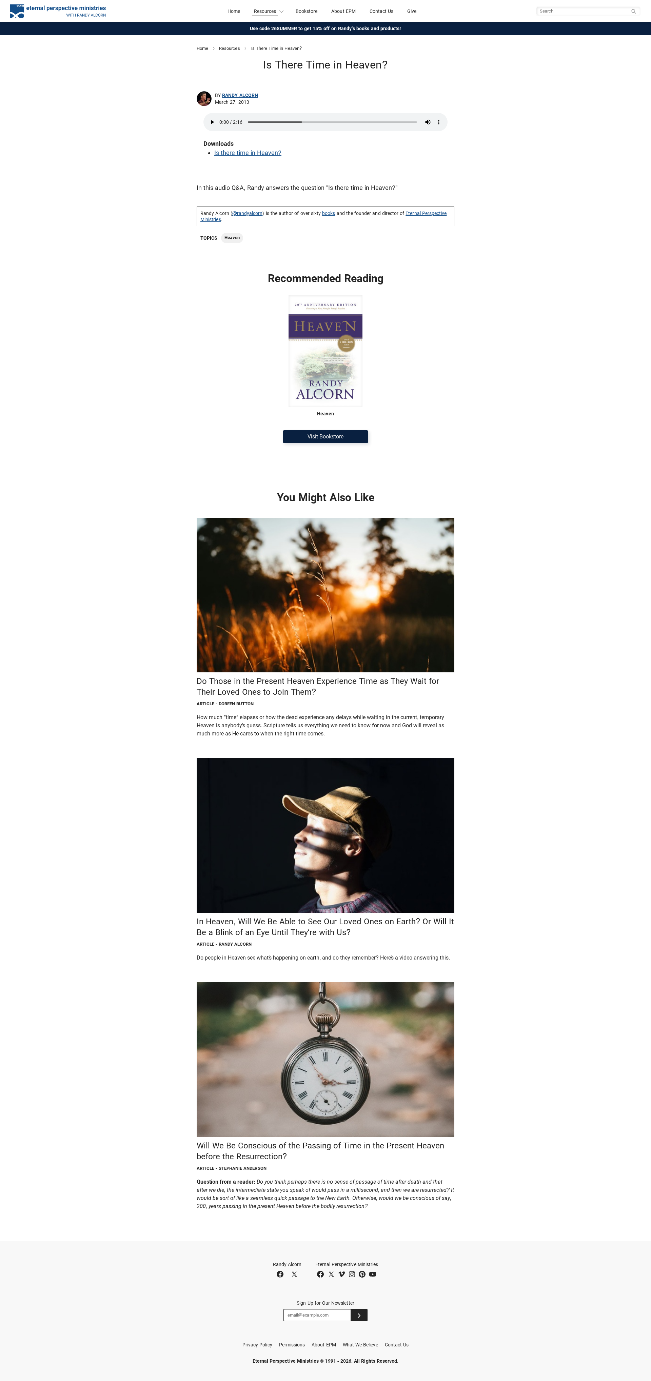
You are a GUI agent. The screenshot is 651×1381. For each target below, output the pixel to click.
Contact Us (382, 11)
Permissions (292, 1344)
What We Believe (360, 1344)
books (328, 213)
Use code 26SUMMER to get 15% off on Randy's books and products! (325, 28)
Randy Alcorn (240, 95)
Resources (229, 48)
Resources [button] (265, 11)
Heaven (231, 237)
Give (411, 11)
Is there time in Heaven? (247, 152)
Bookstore (307, 11)
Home (234, 11)
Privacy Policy (257, 1344)
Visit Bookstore (325, 436)
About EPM (343, 11)
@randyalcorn (247, 213)
